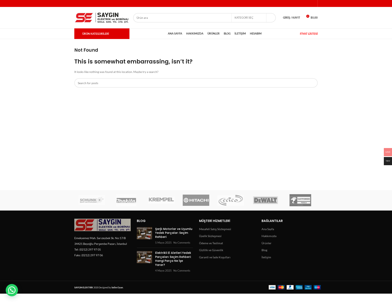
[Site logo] (101, 17)
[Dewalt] (265, 200)
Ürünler (267, 243)
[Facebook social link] (291, 3)
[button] (12, 290)
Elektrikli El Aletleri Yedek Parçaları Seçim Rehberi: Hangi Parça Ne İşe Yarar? (173, 259)
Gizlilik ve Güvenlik (211, 250)
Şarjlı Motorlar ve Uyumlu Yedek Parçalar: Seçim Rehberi (173, 233)
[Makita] (126, 200)
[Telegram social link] (312, 3)
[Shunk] (91, 200)
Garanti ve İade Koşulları (215, 257)
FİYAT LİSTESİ (309, 33)
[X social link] (297, 3)
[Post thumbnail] (144, 236)
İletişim (266, 257)
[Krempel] (161, 200)
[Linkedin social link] (307, 3)
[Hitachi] (196, 200)
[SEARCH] (271, 17)
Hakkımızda (269, 236)
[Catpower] (300, 200)
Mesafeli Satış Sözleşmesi (215, 229)
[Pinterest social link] (302, 3)
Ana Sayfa (268, 229)
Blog (264, 250)
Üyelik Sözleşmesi (210, 236)
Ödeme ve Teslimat (211, 243)
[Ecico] (230, 200)
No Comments (181, 242)
